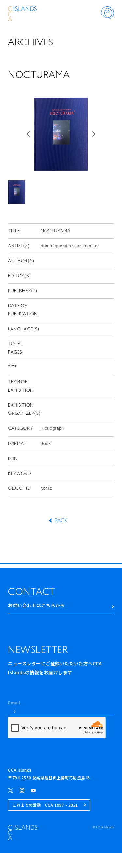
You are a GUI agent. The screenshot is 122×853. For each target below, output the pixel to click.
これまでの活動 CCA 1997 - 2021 (45, 805)
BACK (61, 520)
